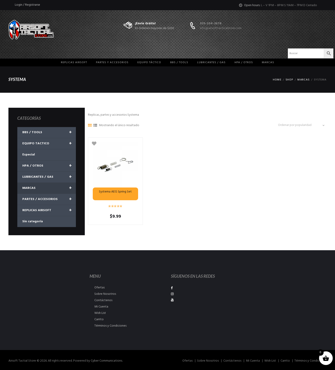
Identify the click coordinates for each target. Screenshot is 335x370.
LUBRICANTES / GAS (47, 177)
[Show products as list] (95, 126)
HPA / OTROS (243, 62)
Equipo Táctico (149, 62)
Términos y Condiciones (110, 325)
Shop (289, 80)
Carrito (99, 319)
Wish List (100, 313)
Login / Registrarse (27, 5)
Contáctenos (103, 300)
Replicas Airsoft (74, 62)
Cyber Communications (106, 360)
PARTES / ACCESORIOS (47, 199)
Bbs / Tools (179, 62)
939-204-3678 (211, 23)
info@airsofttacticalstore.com (221, 28)
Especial (28, 154)
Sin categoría (32, 221)
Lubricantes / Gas (211, 62)
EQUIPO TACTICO (47, 143)
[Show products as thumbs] (90, 126)
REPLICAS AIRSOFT (47, 210)
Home (277, 80)
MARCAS (268, 62)
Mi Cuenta (101, 306)
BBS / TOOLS (47, 132)
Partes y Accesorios (112, 62)
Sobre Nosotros (105, 294)
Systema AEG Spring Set (115, 191)
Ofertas (99, 287)
